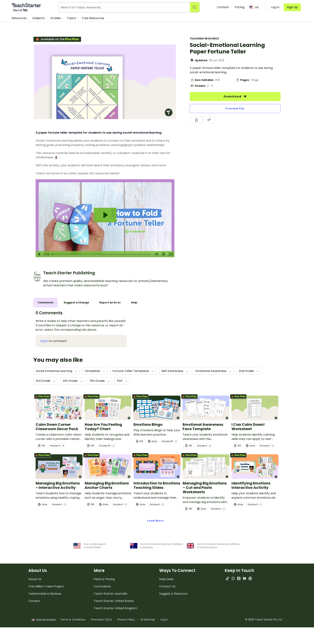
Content (223, 7)
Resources (19, 18)
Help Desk (166, 579)
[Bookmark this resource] (196, 120)
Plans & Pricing (104, 579)
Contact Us (167, 586)
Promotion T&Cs (101, 619)
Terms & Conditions (72, 619)
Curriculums (102, 586)
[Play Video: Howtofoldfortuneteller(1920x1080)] (105, 215)
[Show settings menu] (163, 254)
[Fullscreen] (170, 254)
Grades (56, 18)
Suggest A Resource (173, 594)
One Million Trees (46, 586)
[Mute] (156, 254)
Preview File (235, 108)
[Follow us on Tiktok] (227, 578)
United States (45, 620)
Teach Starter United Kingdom (115, 608)
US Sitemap (147, 619)
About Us (34, 579)
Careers (34, 601)
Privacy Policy (126, 619)
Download (233, 96)
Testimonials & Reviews (44, 594)
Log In (164, 619)
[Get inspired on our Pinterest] (250, 578)
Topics (72, 18)
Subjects (38, 18)
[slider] (101, 254)
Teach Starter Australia (110, 594)
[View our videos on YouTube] (244, 578)
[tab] (45, 302)
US (256, 7)
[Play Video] (39, 254)
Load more (155, 520)
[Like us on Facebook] (238, 578)
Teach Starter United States (114, 601)
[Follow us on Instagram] (233, 578)
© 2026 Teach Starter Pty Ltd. (263, 619)
